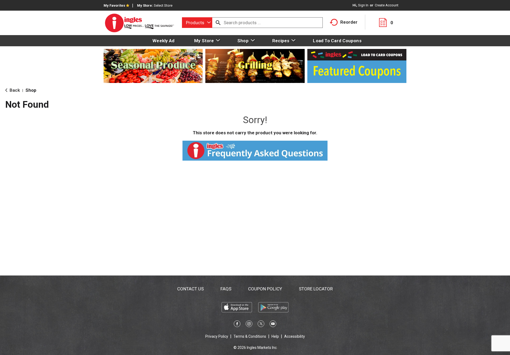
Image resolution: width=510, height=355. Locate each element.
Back (14, 90)
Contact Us (190, 288)
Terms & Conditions (249, 336)
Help (275, 336)
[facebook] (237, 325)
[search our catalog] (218, 22)
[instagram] (249, 325)
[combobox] (197, 22)
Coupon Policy (265, 288)
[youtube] (273, 325)
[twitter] (261, 325)
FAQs (225, 288)
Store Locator (316, 288)
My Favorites (114, 5)
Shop (31, 90)
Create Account (386, 5)
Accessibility (294, 336)
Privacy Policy (216, 336)
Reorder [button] (349, 22)
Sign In (363, 5)
